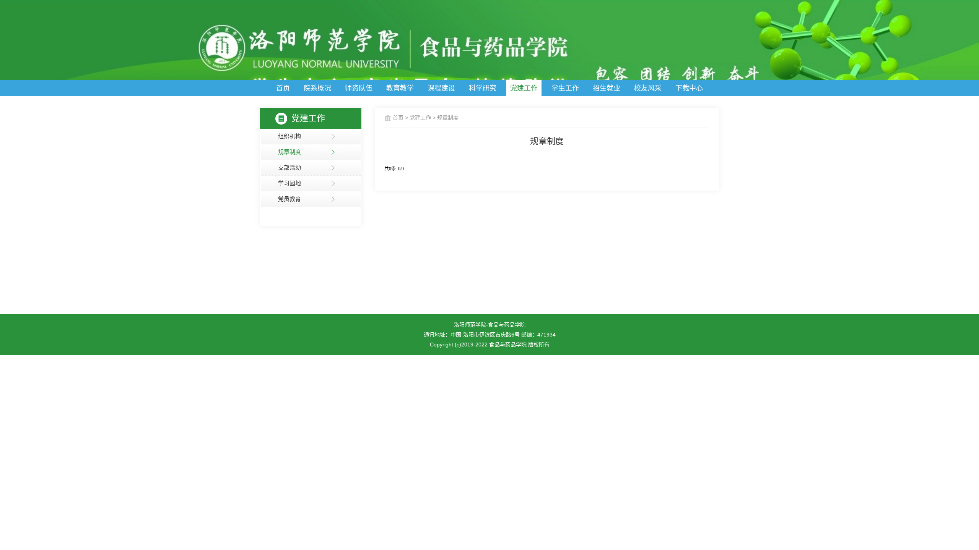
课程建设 (441, 88)
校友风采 (648, 88)
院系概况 (317, 88)
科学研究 (482, 88)
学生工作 (565, 88)
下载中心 (689, 88)
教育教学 (400, 88)
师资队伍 (358, 88)
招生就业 (606, 88)
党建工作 (524, 88)
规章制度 (448, 118)
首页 (283, 88)
